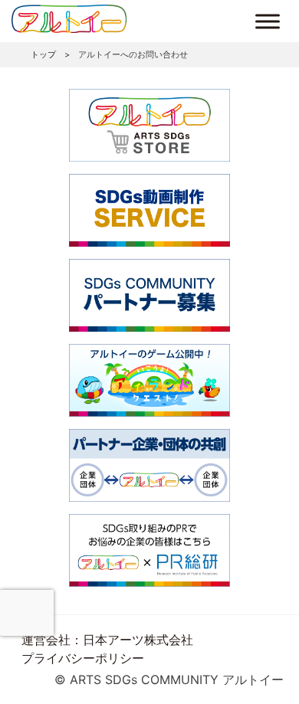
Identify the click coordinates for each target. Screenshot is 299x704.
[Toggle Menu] (267, 21)
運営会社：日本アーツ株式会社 (107, 639)
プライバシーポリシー (82, 658)
